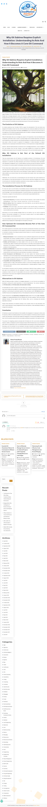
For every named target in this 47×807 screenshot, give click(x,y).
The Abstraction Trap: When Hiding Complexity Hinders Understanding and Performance (8, 497)
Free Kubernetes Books (8, 706)
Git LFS (23, 466)
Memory (5, 732)
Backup (5, 657)
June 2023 (6, 612)
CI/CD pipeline (19, 465)
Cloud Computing (7, 674)
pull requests (38, 466)
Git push (6, 462)
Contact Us (26, 30)
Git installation (26, 334)
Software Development (8, 771)
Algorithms (6, 647)
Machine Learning (7, 729)
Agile (4, 645)
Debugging (6, 694)
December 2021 (7, 629)
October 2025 (6, 543)
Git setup (31, 334)
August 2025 (6, 548)
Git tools (40, 334)
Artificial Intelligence (7, 652)
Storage (5, 783)
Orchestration (6, 747)
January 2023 (6, 622)
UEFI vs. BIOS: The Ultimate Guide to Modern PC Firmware (7, 522)
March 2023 (6, 619)
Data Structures (7, 689)
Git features (20, 334)
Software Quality (7, 776)
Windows (5, 798)
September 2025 (7, 546)
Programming (6, 752)
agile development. (39, 458)
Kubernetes (6, 724)
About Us (20, 30)
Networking (6, 742)
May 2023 (5, 614)
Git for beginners (8, 461)
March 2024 (6, 590)
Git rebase (10, 462)
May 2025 (5, 555)
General (5, 717)
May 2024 (6, 585)
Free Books (32, 27)
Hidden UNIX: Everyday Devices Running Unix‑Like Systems (8, 528)
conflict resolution (35, 462)
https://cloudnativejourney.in (20, 387)
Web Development (7, 795)
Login (44, 411)
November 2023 (7, 600)
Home (4, 27)
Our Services (39, 27)
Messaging (6, 734)
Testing (5, 785)
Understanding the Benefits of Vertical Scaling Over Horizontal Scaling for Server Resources (34, 396)
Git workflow (11, 464)
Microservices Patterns (8, 739)
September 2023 (7, 605)
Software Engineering (8, 773)
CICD (5, 669)
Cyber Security (6, 686)
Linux (5, 727)
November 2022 (7, 627)
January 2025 (6, 565)
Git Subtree (36, 334)
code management (38, 461)
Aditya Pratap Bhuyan (16, 67)
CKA (4, 672)
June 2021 (5, 634)
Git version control (25, 468)
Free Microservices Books (7, 709)
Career (5, 664)
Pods (5, 749)
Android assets (23, 462)
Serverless (5, 768)
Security (5, 766)
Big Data (5, 659)
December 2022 (7, 624)
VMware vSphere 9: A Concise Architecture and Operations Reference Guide (8, 515)
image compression (20, 469)
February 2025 (6, 563)
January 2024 (6, 595)
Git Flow (39, 465)
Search (3, 479)
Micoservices (6, 737)
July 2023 (5, 610)
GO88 (8, 425)
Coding (5, 679)
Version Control (6, 57)
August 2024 (6, 578)
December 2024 (7, 568)
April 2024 (6, 587)
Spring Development (7, 778)
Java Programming (7, 722)
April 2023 (6, 617)
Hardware (5, 720)
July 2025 (5, 550)
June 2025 (6, 553)
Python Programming (8, 761)
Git (6, 458)
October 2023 (6, 602)
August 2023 (6, 607)
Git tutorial (6, 464)
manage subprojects (10, 335)
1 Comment (25, 67)
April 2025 (6, 558)
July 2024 (5, 580)
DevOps (5, 696)
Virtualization (6, 793)
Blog (9, 27)
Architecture (6, 649)
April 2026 (6, 541)
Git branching (9, 458)
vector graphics (25, 472)
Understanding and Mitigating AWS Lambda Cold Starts (12, 396)
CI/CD (33, 461)
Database (5, 691)
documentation (35, 464)
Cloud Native (6, 677)
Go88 (21, 427)
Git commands (15, 334)
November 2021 (7, 632)
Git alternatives (9, 334)
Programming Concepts (6, 755)
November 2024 (7, 570)
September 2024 (7, 575)
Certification (6, 667)
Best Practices (40, 460)
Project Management (8, 758)
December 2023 (7, 597)
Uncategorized (6, 788)
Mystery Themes (36, 805)
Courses (14, 27)
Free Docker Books (7, 704)
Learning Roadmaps (21, 27)
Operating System (7, 744)
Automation (34, 460)
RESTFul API (6, 763)
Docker (5, 699)
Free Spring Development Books (7, 714)
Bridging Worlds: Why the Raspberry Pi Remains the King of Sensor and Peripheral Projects (8, 507)
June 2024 (6, 582)
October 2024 (6, 573)
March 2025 (6, 560)
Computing (6, 681)
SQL (4, 780)
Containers (6, 684)
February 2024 (6, 592)
